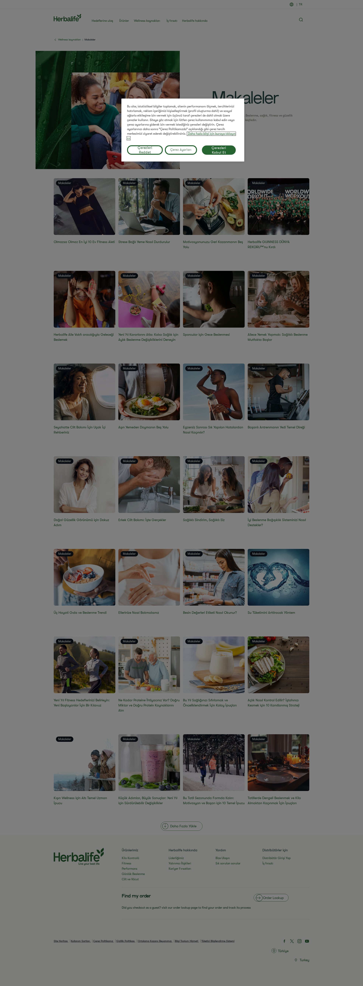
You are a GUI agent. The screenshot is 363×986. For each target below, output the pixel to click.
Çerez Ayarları (181, 150)
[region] (182, 130)
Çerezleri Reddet (145, 150)
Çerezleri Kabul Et (219, 150)
